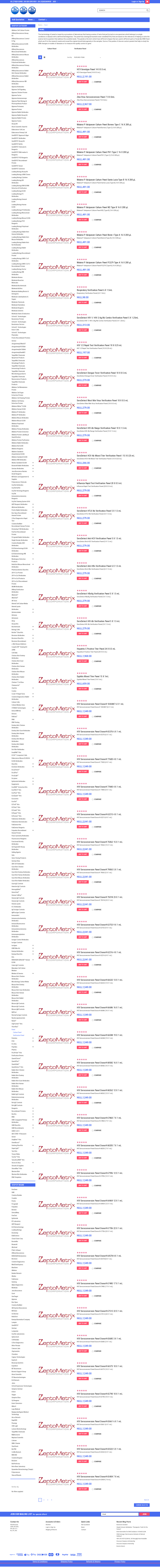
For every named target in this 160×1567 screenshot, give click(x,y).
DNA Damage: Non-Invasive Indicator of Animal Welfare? (131, 1535)
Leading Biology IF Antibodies (21, 210)
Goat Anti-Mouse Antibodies (21, 878)
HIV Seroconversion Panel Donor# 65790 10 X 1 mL (100, 1394)
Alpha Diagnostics (17, 1285)
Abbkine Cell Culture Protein (20, 30)
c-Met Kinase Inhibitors (19, 644)
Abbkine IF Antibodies (18, 412)
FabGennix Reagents (18, 828)
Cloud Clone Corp (17, 1239)
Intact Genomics (17, 1403)
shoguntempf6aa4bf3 (18, 352)
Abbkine (14, 1270)
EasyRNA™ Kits (16, 752)
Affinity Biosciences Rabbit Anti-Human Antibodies (20, 72)
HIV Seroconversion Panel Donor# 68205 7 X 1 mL (99, 1145)
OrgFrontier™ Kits (17, 1024)
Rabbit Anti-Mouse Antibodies (18, 1090)
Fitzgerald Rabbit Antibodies (20, 537)
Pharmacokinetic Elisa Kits (20, 570)
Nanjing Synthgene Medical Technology (20, 1413)
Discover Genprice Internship (125, 1543)
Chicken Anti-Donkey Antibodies (18, 657)
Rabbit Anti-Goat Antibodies (20, 1081)
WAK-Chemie (16, 1443)
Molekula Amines (17, 277)
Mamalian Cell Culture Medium (18, 969)
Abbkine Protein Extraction (20, 432)
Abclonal (14, 1247)
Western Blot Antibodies (19, 1174)
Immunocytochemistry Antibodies (19, 919)
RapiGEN (14, 1420)
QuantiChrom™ (16, 1058)
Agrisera (14, 1299)
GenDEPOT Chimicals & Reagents (19, 148)
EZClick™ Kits (16, 807)
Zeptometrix (16, 1351)
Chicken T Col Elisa (18, 682)
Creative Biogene (17, 1458)
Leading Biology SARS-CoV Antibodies (20, 259)
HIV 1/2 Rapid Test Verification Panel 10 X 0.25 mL (99, 345)
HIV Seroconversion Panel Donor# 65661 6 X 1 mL (99, 1421)
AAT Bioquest (16, 1224)
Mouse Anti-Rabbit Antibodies (18, 999)
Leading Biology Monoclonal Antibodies (20, 214)
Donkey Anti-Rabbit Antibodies (18, 745)
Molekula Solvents (17, 311)
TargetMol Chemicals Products (18, 383)
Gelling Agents (16, 852)
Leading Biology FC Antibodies (18, 195)
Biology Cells (16, 630)
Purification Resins (18, 1055)
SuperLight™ (15, 1148)
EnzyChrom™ (16, 770)
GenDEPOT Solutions (18, 169)
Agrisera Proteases (18, 106)
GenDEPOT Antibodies (19, 138)
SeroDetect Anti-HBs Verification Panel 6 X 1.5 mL (99, 566)
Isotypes (14, 945)
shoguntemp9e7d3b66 (19, 349)
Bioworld (14, 1244)
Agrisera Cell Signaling (19, 90)
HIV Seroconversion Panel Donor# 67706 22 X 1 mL (100, 1228)
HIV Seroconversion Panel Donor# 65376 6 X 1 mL (99, 731)
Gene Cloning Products (19, 858)
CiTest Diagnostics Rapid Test (19, 519)
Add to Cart (82, 82)
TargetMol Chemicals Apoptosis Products (18, 356)
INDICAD (14, 1455)
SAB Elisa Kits (16, 1125)
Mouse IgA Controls (18, 1003)
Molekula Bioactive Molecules (18, 281)
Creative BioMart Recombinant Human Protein (21, 525)
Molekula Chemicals (18, 302)
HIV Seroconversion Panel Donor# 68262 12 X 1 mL (100, 1090)
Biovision (14, 1259)
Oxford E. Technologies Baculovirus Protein (19, 318)
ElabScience (15, 1236)
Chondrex (15, 1354)
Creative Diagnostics (18, 1262)
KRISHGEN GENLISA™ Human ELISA (21, 961)
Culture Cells (16, 702)
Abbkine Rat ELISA (17, 446)
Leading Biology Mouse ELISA (21, 218)
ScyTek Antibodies (17, 485)
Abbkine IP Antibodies (18, 415)
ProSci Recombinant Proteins (21, 338)
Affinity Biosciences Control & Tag (20, 40)
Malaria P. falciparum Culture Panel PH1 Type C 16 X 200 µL (103, 152)
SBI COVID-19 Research (19, 1134)
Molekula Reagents (18, 308)
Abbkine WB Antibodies (19, 460)
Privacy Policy (120, 1562)
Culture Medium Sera (18, 705)
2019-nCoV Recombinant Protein (19, 582)
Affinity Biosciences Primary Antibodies (20, 66)
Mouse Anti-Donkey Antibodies (18, 986)
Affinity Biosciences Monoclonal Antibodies (19, 50)
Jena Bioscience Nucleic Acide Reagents (19, 472)
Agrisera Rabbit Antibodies (20, 112)
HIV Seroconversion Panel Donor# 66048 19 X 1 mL (100, 1035)
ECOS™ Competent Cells (19, 755)
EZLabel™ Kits (16, 810)
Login (134, 2)
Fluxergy (14, 1423)
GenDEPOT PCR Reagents (20, 158)
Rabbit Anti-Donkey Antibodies (18, 1076)
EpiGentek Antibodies (18, 781)
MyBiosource (16, 1435)
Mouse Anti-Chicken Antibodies (18, 977)
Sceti (13, 1293)
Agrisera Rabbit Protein (19, 118)
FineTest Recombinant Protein (19, 533)
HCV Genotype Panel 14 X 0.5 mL (91, 69)
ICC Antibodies (16, 907)
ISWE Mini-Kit (16, 948)
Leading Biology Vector (19, 269)
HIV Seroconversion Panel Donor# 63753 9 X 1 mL (99, 924)
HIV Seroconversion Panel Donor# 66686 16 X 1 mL (100, 1007)
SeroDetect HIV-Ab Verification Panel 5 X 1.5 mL (98, 621)
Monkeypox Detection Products (19, 560)
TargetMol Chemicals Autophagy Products (18, 362)
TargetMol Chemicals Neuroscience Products (19, 378)
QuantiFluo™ (15, 1061)
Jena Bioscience (17, 1291)
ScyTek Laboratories (18, 1334)
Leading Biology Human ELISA (19, 206)
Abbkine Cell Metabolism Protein (19, 388)
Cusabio (14, 1198)
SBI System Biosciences (19, 1308)
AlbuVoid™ (15, 598)
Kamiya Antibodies (17, 951)
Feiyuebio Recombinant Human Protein (19, 831)
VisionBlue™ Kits (17, 1168)
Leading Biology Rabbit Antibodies (19, 249)
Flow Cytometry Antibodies (20, 836)
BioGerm (14, 1461)
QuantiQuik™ (15, 1064)
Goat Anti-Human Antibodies (21, 875)
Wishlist (48, 1524)
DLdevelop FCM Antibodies (20, 529)
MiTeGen (14, 1311)
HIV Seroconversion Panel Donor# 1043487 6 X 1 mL (100, 704)
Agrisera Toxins (16, 121)
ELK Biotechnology (18, 1227)
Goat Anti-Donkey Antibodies (21, 872)
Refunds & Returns (93, 1562)
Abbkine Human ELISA (19, 409)
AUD (54, 2)
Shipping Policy (67, 1562)
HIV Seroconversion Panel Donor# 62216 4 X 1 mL (99, 952)
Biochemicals (16, 627)
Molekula (14, 1288)
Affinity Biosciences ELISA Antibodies (20, 45)
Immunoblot (15, 915)
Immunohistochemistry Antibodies (19, 930)
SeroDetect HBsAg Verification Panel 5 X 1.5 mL (98, 593)
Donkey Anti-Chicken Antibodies (18, 726)
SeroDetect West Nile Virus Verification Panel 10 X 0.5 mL (102, 400)
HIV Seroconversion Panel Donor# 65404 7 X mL (98, 1476)
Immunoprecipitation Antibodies (18, 935)
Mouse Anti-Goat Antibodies (21, 990)
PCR (13, 1041)
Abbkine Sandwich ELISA (19, 457)
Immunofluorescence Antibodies (18, 925)
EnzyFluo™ (15, 773)
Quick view (56, 84)
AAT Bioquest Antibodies (19, 504)
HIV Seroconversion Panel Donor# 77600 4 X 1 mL (99, 759)
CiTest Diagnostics (18, 1343)
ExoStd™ (14, 801)
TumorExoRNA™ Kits (18, 1160)
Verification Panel (18, 1035)
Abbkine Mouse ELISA (18, 421)
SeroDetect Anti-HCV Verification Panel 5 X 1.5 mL (99, 538)
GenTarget (15, 1296)
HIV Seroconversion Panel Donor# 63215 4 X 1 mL (99, 814)
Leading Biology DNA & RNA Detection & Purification (20, 187)
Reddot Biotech (16, 1273)
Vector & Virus (16, 1163)
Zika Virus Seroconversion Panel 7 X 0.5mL (96, 97)
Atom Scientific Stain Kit (19, 127)
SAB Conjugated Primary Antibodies (19, 1121)
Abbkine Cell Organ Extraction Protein (18, 394)
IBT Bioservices (16, 1369)
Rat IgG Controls (17, 1102)
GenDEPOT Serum (17, 166)
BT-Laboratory (16, 1221)
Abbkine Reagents (17, 449)
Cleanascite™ (16, 685)
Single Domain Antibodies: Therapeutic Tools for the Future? (132, 1528)
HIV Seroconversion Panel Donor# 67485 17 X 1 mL (100, 1283)
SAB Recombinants (18, 1128)
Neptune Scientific (17, 1438)
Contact (42, 19)
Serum (14, 1137)
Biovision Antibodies (18, 635)
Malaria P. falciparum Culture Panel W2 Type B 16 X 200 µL (102, 207)
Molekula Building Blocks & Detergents (20, 292)
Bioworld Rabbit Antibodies (20, 466)
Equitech (14, 1360)
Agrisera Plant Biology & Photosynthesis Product (19, 102)
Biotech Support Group (19, 1372)
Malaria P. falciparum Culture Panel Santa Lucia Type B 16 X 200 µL (106, 179)
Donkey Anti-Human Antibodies (18, 734)
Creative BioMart (17, 1305)
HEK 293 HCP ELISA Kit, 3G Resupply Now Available (132, 1538)
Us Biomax (15, 1314)
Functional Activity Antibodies (17, 843)
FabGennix (15, 1279)
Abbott (14, 1406)
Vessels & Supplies (18, 1166)
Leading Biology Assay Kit (20, 172)
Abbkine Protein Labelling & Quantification (20, 436)
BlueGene (15, 1267)
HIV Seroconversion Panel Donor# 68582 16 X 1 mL (100, 1062)
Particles (14, 1038)
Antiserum (15, 618)
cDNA (13, 650)
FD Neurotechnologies (19, 1377)
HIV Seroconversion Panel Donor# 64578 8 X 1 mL (99, 1256)
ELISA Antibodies (17, 761)
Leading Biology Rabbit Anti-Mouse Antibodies (20, 238)
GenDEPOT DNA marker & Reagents (20, 153)
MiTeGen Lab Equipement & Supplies (20, 478)
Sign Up (141, 2)
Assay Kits (15, 624)
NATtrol (14, 1012)
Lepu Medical (16, 1409)
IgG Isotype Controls (18, 910)
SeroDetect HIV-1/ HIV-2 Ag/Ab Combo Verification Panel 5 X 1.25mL (107, 317)
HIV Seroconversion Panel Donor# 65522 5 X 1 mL (99, 1449)
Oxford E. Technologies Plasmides (19, 334)
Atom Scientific (17, 1374)
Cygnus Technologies (18, 1357)
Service (14, 341)
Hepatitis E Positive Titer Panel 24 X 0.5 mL (96, 648)
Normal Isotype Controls (19, 1015)
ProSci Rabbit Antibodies (19, 510)
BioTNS (14, 1449)
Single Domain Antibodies (20, 540)
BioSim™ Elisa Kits (17, 632)
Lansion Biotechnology (19, 1429)
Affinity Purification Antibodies (18, 591)
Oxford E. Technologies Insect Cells (19, 328)
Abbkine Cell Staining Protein (21, 398)
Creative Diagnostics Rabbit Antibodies (20, 698)
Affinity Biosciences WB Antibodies (19, 82)
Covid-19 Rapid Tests (18, 694)
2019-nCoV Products (18, 578)
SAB (13, 1192)
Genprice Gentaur (17, 1389)
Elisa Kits (14, 764)
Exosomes (15, 799)
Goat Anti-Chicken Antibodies (17, 868)
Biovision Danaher (122, 1524)
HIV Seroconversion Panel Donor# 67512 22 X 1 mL (100, 1311)
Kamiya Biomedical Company (21, 1320)
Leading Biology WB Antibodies (18, 273)
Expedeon (15, 1366)
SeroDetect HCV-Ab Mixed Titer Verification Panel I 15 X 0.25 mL (106, 455)
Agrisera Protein (17, 109)
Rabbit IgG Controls (18, 1094)
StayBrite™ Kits (16, 1140)
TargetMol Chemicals (18, 1432)
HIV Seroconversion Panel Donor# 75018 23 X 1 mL (100, 897)
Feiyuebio (15, 1207)
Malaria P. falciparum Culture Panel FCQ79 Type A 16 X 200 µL (104, 262)
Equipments (15, 784)
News (30, 19)
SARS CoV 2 (15, 1131)
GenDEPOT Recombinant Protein (19, 162)
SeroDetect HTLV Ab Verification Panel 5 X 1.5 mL (99, 511)
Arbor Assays (16, 1345)
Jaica (13, 1383)
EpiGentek (15, 1218)
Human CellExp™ (17, 895)
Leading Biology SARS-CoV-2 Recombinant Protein (21, 265)
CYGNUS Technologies (19, 708)
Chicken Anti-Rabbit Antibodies (18, 678)
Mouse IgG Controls (18, 1006)
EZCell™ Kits (15, 804)
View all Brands (16, 1475)
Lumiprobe (15, 1331)
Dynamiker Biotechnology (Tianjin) (22, 1469)
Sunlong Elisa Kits (17, 1145)
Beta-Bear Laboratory (18, 1466)
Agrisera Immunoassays (19, 98)
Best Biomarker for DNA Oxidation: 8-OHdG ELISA (131, 1531)
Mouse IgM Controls (18, 1009)
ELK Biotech (15, 1380)
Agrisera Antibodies (18, 87)
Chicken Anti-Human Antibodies (18, 667)
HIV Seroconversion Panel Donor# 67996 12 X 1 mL (100, 1173)
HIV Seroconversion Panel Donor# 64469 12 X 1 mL (100, 1200)
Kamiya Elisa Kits (17, 954)
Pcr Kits (14, 1044)
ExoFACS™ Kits (16, 790)
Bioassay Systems (17, 1363)
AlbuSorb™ (15, 595)
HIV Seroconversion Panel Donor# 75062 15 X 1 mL (100, 842)
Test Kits (14, 1151)
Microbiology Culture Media (20, 982)
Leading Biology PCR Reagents (18, 222)
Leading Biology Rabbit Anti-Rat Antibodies (20, 243)
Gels (13, 855)
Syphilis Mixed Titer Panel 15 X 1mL (93, 676)
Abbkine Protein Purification (20, 440)
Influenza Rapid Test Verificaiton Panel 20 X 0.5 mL (99, 483)
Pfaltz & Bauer (16, 1250)
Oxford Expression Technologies (22, 1386)
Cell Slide (14, 653)
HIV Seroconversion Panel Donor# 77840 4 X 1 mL (99, 786)
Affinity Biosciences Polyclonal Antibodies (18, 61)
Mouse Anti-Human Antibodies (18, 994)
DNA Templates (16, 1177)
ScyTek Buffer (16, 488)
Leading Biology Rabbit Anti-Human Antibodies (20, 233)
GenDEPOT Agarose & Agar (20, 135)
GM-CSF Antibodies (18, 864)
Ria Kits (14, 1114)
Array (13, 621)
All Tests (14, 601)
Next (145, 1500)
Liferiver (14, 1440)
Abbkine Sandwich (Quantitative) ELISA (18, 453)
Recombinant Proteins (19, 1111)
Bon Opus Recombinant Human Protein (19, 514)
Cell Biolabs (15, 1340)
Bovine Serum (121, 1546)
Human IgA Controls (18, 898)
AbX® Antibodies (17, 587)
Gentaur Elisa (16, 861)
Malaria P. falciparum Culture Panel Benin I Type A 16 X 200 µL (104, 235)
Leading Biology (17, 1230)
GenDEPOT (15, 1325)
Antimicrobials (16, 612)
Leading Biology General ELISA (19, 200)
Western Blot (16, 1171)
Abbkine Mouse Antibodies (20, 418)
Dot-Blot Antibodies (18, 749)
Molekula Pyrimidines (18, 305)
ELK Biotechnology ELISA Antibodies (20, 549)
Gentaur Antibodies (18, 469)
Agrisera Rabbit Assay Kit (20, 115)
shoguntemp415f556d (18, 347)
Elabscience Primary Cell (19, 132)
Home (40, 25)
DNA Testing (15, 722)
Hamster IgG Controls (18, 886)
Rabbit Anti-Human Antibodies (18, 1085)
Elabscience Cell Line (18, 130)
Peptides (14, 1047)
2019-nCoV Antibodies (19, 576)
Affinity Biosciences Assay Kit (20, 34)
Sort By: (69, 57)
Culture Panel (17, 1032)
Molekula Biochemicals (19, 286)
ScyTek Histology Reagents (20, 491)
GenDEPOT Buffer (17, 144)
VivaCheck (15, 1446)
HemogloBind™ (16, 889)
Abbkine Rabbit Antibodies (20, 443)
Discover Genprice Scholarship (126, 1541)
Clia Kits (14, 688)
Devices (14, 714)
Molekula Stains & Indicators (21, 314)
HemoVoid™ (15, 892)
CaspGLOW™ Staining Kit (19, 647)
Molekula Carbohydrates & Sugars (20, 298)
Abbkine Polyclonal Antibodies (18, 425)
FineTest (14, 1215)
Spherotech (15, 1337)
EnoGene (14, 1189)
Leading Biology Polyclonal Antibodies (20, 227)
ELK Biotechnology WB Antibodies (19, 555)
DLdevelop (15, 1233)
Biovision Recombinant (19, 641)
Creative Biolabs (17, 1195)
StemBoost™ (16, 1143)
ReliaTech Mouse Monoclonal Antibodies (21, 565)
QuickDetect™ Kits (17, 1067)
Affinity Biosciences (18, 1253)
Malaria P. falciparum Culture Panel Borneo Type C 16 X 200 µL (104, 124)
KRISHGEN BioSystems (19, 1256)
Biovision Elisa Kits (18, 638)
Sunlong (14, 1282)
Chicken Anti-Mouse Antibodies (18, 673)
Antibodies (15, 609)
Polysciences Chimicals (19, 482)
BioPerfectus (16, 1464)
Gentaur (14, 1328)
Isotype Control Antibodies (20, 940)
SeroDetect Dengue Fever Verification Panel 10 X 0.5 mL (102, 373)
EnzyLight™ (15, 776)
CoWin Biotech (16, 1452)
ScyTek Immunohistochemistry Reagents (19, 496)
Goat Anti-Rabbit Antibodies (20, 881)
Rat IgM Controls (17, 1105)
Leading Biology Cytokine (20, 177)
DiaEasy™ (14, 717)
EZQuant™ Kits (16, 813)
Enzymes (14, 778)
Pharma (14, 1050)
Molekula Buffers (17, 288)
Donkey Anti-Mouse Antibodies (18, 740)
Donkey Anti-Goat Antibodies (21, 731)
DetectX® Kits (16, 711)
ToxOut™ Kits (16, 1157)
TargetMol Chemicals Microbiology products (19, 372)
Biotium (14, 1210)
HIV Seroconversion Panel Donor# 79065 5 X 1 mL (99, 869)
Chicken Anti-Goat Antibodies (17, 662)
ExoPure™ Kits (16, 793)
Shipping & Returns (51, 1529)
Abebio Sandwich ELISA (19, 463)
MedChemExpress (17, 1265)
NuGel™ (14, 1021)
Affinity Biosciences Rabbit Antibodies (20, 77)
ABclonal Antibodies (18, 507)
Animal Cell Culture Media (20, 604)
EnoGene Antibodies (18, 767)
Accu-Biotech (16, 1417)
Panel (13, 1030)
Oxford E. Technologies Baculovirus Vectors (19, 323)
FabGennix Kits (16, 825)
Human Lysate (16, 904)
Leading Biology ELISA (19, 191)
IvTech (14, 1392)
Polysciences (16, 1472)
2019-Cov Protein (17, 573)
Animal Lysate (16, 606)
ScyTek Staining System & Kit (21, 501)
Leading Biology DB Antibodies (18, 181)
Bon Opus (15, 1302)
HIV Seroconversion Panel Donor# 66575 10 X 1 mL (100, 1366)
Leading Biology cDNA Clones (21, 174)
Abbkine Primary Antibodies (20, 429)
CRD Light (15, 1426)
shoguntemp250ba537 (19, 344)
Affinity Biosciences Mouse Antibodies (20, 56)
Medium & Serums (17, 973)
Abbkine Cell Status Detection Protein (18, 402)
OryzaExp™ (15, 1027)
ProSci (14, 1201)
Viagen (14, 1395)
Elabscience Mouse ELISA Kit (21, 758)
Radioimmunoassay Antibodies (18, 1098)
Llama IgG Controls (18, 965)
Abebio (14, 1276)
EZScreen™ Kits (16, 816)
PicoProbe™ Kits (17, 1053)
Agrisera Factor (16, 95)
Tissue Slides (16, 1154)
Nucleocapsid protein (18, 1018)
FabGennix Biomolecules (19, 822)
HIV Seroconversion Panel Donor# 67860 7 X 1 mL (99, 1118)
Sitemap (28, 1565)
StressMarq (15, 1213)
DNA (13, 719)
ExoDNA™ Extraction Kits (19, 787)
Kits (13, 957)
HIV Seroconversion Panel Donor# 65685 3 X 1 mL (99, 1338)
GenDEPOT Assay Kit (18, 141)
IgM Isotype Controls (18, 913)
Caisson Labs (16, 1348)
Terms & (40, 1562)
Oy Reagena (15, 1400)
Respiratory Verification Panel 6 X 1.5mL (94, 290)
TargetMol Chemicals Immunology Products (18, 367)
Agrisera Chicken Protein (19, 92)
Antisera (14, 615)
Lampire (14, 1322)
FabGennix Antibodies (18, 819)
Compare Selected (142, 1505)
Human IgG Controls (18, 901)
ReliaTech (15, 1317)
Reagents (15, 1108)
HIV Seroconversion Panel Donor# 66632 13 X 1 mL (100, 980)
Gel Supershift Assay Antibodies (18, 848)
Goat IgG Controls (17, 884)
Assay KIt (15, 124)
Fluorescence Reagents (19, 839)
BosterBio (15, 1241)
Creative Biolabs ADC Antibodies (18, 544)
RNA (13, 1117)
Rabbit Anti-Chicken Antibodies (18, 1071)
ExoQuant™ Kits (17, 796)
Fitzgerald (15, 1204)
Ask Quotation (18, 19)
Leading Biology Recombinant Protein (21, 254)
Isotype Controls (17, 942)
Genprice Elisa (16, 1397)
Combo (14, 691)
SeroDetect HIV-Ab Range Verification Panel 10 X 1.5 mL (102, 428)
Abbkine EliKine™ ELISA (19, 406)
